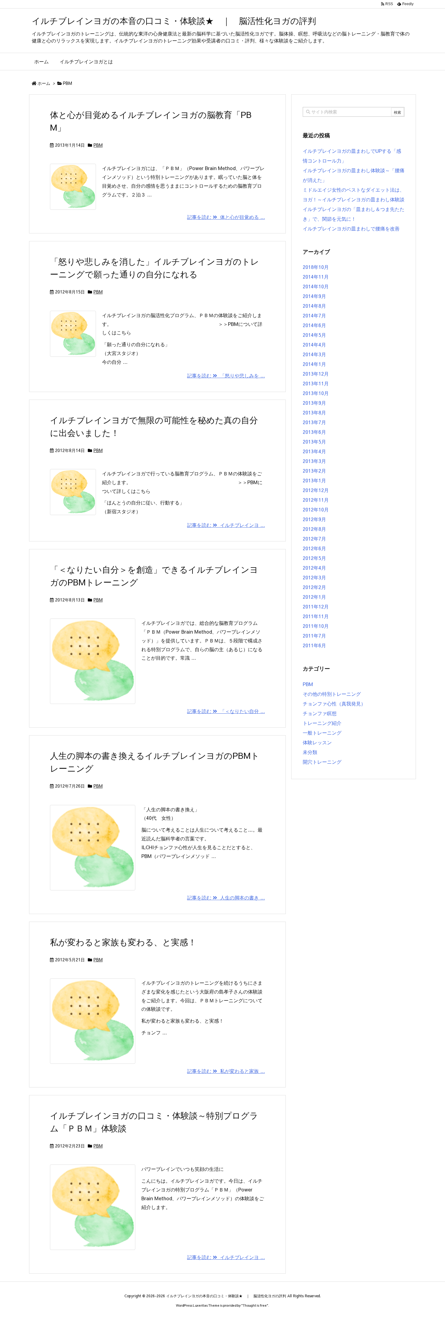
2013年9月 (314, 402)
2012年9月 (314, 519)
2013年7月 (314, 422)
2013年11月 (316, 383)
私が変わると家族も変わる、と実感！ (123, 942)
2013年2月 (314, 470)
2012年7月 (314, 538)
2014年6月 (314, 325)
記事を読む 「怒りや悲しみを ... (226, 375)
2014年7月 (314, 315)
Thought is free (255, 1305)
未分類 (310, 752)
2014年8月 (314, 305)
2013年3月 (314, 460)
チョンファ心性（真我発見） (334, 703)
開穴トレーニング (322, 761)
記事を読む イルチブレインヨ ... (226, 524)
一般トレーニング (322, 732)
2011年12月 (316, 606)
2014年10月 (316, 286)
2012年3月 (314, 577)
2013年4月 (314, 451)
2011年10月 (316, 625)
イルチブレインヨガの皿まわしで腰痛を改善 (351, 228)
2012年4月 (314, 567)
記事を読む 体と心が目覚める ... (226, 216)
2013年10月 (316, 393)
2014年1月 (314, 363)
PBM (98, 145)
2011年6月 (314, 645)
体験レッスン (317, 742)
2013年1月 (314, 480)
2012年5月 (314, 557)
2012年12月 (316, 490)
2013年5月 (314, 441)
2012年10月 (316, 509)
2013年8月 (314, 412)
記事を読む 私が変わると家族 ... (226, 1070)
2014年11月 (316, 276)
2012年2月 (314, 587)
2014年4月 (314, 344)
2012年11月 (316, 499)
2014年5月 (314, 334)
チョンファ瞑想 (320, 713)
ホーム (44, 83)
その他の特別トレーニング (332, 693)
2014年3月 (314, 354)
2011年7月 (314, 635)
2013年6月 (314, 431)
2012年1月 (314, 596)
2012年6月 (314, 548)
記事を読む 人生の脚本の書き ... (226, 897)
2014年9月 (314, 296)
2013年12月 (316, 373)
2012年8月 (314, 528)
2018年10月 (316, 266)
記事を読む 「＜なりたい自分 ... (226, 711)
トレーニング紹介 (322, 722)
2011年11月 (316, 616)
